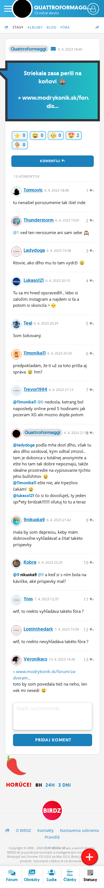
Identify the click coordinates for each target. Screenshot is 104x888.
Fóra (65, 27)
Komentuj (51, 161)
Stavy (18, 27)
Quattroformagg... (62, 9)
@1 (16, 232)
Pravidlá (52, 837)
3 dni (64, 785)
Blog (52, 27)
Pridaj (52, 740)
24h (50, 785)
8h (38, 785)
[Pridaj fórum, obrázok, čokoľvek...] (89, 857)
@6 (40, 402)
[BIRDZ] (7, 830)
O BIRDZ (23, 830)
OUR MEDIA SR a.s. (57, 848)
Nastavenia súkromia (79, 830)
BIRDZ (52, 810)
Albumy (35, 27)
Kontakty (45, 830)
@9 (16, 575)
